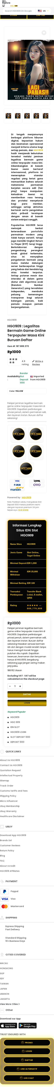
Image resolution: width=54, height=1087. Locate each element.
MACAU (4, 963)
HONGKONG (6, 968)
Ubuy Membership (10, 806)
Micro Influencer (9, 801)
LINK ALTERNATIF (29, 1068)
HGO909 (38, 150)
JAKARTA (5, 998)
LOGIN (13, 15)
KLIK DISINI (23, 510)
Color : (16, 391)
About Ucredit (7, 865)
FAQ (2, 860)
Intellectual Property (11, 775)
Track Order (6, 785)
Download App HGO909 (13, 835)
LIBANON (4, 993)
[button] (44, 32)
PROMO (29, 1043)
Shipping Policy (8, 795)
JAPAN (3, 988)
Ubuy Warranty (8, 811)
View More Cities (9, 1004)
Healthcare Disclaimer (12, 816)
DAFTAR (40, 15)
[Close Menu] (3, 6)
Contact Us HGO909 (11, 765)
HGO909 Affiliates (10, 871)
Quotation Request (10, 770)
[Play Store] (28, 1026)
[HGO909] (14, 6)
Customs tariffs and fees (14, 790)
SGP (2, 973)
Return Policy (7, 850)
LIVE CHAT (29, 1077)
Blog (2, 855)
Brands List (6, 840)
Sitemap (4, 780)
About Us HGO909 (10, 760)
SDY (2, 978)
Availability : (13, 378)
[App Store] (9, 1026)
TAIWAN (4, 983)
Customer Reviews (10, 845)
